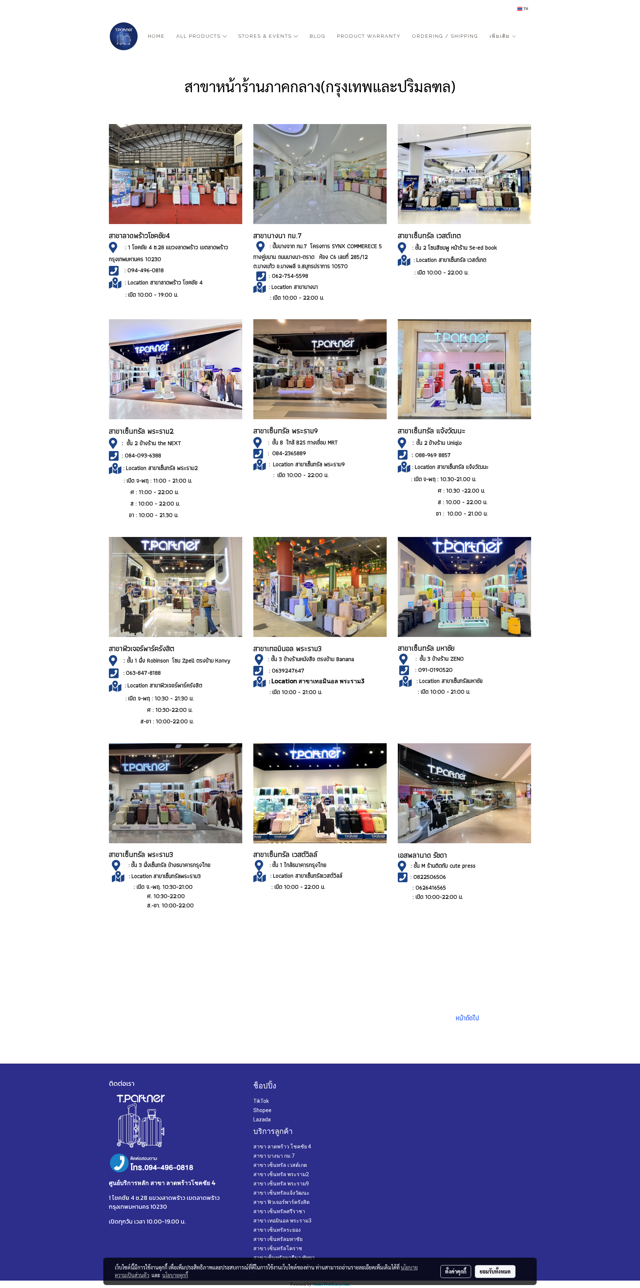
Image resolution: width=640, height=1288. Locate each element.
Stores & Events (266, 36)
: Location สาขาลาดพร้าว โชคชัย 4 (164, 282)
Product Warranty (369, 36)
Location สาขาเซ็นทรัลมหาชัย (451, 680)
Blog (318, 36)
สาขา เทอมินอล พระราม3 (282, 1221)
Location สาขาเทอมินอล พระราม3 (317, 681)
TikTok (261, 1101)
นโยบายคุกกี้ (175, 1275)
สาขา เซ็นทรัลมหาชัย (278, 1239)
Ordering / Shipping (445, 36)
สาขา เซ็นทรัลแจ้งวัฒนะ (281, 1193)
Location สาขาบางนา (294, 286)
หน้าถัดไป (466, 1017)
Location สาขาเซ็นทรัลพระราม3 (166, 876)
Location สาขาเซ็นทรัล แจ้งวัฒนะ (452, 466)
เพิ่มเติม (501, 36)
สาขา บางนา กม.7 (273, 1156)
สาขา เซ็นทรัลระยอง (277, 1230)
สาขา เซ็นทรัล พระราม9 (281, 1184)
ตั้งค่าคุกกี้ (455, 1271)
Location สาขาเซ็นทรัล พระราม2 (162, 468)
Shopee (262, 1110)
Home (156, 36)
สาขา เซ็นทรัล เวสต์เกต (280, 1165)
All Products (199, 36)
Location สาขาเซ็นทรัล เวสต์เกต (451, 259)
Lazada (262, 1119)
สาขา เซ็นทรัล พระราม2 (281, 1174)
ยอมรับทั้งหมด (495, 1271)
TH (525, 9)
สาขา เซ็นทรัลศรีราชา (279, 1211)
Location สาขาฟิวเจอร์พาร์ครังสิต (164, 685)
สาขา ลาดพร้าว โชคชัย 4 (282, 1146)
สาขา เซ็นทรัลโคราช (277, 1248)
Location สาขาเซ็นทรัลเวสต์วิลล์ (307, 875)
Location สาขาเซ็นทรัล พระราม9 (308, 464)
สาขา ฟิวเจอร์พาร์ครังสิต (281, 1202)
